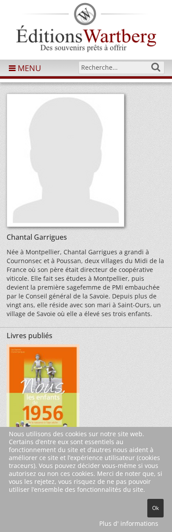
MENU (28, 68)
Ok (155, 508)
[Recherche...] (155, 67)
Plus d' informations (128, 523)
